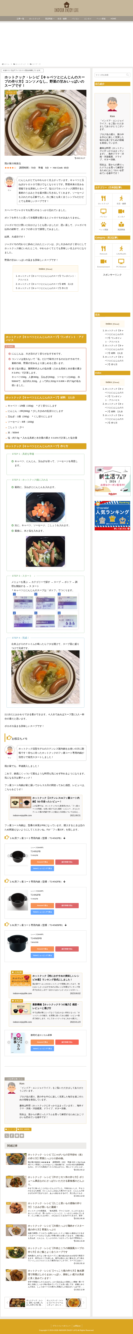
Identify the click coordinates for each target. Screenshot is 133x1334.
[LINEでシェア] (22, 1136)
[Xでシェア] (7, 1136)
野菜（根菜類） (25, 1129)
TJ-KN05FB (36, 938)
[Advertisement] (66, 43)
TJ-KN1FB (36, 851)
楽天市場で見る (67, 862)
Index (42, 269)
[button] (127, 74)
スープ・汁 (11, 1129)
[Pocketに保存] (17, 1136)
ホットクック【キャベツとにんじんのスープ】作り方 (43, 288)
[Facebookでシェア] (12, 1136)
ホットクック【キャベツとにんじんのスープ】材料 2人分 (45, 284)
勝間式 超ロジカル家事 (41, 1035)
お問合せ (77, 1326)
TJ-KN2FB (36, 895)
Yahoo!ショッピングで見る (42, 868)
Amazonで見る (42, 862)
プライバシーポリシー (61, 1326)
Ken (21, 1083)
